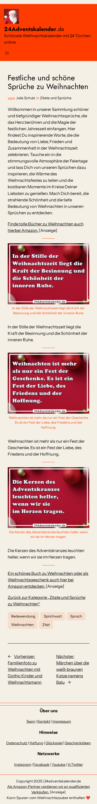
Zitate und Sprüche (55, 98)
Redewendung (23, 616)
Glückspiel (54, 743)
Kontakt (43, 721)
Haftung (36, 743)
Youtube (58, 764)
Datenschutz (16, 743)
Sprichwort (53, 616)
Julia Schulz (25, 98)
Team (30, 721)
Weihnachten (22, 624)
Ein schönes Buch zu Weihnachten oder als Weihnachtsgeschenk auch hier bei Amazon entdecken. (48, 580)
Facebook (41, 764)
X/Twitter (75, 764)
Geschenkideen (78, 743)
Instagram (22, 764)
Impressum (61, 721)
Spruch (76, 616)
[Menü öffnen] (7, 53)
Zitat (46, 624)
